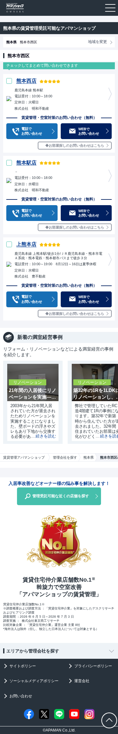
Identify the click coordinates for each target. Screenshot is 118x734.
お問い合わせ (20, 696)
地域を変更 (97, 42)
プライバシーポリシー (93, 666)
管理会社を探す (65, 457)
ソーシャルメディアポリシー (34, 681)
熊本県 (88, 457)
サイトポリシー (22, 666)
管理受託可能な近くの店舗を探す (60, 496)
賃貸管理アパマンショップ (24, 457)
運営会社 (81, 681)
